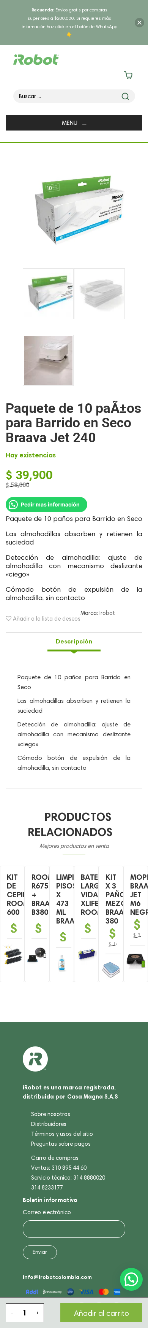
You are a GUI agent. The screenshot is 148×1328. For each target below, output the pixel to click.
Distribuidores (48, 1124)
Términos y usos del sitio (62, 1134)
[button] (131, 1279)
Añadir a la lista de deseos (45, 618)
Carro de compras (55, 1157)
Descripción (74, 641)
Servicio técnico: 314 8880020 (68, 1177)
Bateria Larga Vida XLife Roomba (96, 895)
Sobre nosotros (50, 1114)
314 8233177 (47, 1187)
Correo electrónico (47, 1212)
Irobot (107, 613)
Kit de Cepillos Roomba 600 (24, 895)
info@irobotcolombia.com (57, 1277)
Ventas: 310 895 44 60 (59, 1167)
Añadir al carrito (101, 1313)
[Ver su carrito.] (74, 76)
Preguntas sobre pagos (61, 1143)
